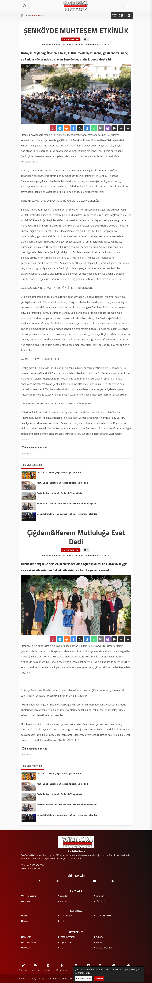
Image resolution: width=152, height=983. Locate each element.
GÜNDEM (99, 937)
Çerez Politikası (66, 915)
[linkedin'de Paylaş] (87, 128)
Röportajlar (61, 970)
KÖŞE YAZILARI (66, 942)
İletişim (62, 921)
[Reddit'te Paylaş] (67, 128)
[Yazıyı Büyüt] (128, 128)
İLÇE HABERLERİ (29, 942)
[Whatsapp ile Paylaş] (94, 128)
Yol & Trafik (100, 895)
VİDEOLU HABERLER (104, 947)
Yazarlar (23, 970)
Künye (25, 921)
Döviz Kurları (101, 901)
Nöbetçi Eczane (29, 895)
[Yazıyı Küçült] (121, 128)
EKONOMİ (27, 937)
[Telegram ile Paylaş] (60, 128)
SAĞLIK (99, 942)
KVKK (25, 915)
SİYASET (26, 947)
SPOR (62, 947)
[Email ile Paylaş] (101, 128)
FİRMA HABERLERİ (67, 937)
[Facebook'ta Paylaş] (73, 128)
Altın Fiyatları (65, 901)
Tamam (99, 978)
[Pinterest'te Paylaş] (53, 128)
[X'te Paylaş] (80, 128)
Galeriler (48, 970)
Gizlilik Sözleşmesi (103, 915)
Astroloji (26, 901)
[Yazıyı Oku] (114, 128)
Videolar (35, 970)
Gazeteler (64, 895)
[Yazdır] (108, 128)
